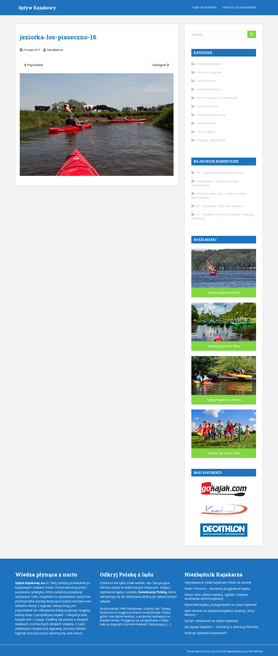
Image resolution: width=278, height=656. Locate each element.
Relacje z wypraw (209, 72)
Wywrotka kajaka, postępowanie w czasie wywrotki (221, 605)
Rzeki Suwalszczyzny (211, 115)
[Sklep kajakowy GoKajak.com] (223, 489)
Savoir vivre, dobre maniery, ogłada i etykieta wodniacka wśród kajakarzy (216, 597)
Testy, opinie (206, 132)
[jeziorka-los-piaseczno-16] (97, 124)
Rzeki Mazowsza (208, 89)
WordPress (256, 651)
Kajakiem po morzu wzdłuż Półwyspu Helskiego (223, 216)
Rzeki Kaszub (206, 81)
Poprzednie (34, 65)
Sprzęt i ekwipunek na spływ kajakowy (211, 621)
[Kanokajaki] (223, 509)
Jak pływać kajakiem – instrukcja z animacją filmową (221, 627)
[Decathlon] (223, 530)
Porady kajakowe (209, 64)
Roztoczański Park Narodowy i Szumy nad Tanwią (135, 608)
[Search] (251, 34)
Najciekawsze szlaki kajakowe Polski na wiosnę (218, 582)
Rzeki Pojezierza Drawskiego (217, 98)
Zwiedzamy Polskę (152, 592)
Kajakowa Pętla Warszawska (223, 173)
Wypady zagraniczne (211, 140)
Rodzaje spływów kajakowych (206, 633)
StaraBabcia (55, 50)
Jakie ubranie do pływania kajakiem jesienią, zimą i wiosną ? (220, 613)
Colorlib (221, 651)
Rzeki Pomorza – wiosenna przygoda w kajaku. (218, 588)
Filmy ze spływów (204, 7)
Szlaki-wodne (206, 123)
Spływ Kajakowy (37, 7)
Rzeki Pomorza (207, 106)
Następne (159, 65)
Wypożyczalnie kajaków (239, 7)
